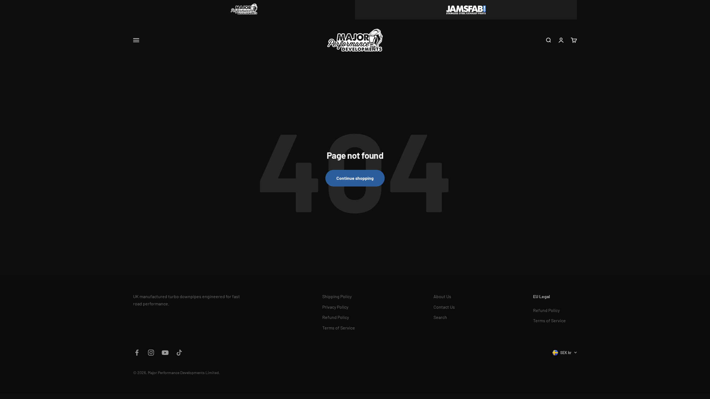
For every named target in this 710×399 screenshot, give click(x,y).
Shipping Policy (337, 296)
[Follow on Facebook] (137, 352)
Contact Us (444, 307)
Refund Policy (335, 317)
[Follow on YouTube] (165, 352)
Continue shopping (355, 178)
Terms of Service (338, 327)
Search (440, 317)
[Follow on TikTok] (179, 352)
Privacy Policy (335, 307)
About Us (442, 296)
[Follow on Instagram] (151, 352)
